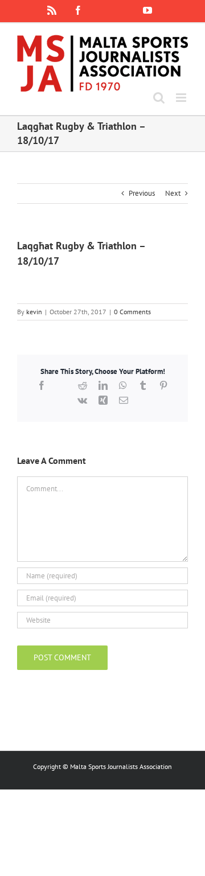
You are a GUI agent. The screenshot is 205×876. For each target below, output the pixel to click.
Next (173, 193)
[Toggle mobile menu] (182, 98)
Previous (142, 193)
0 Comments (132, 311)
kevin (34, 311)
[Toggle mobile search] (159, 98)
